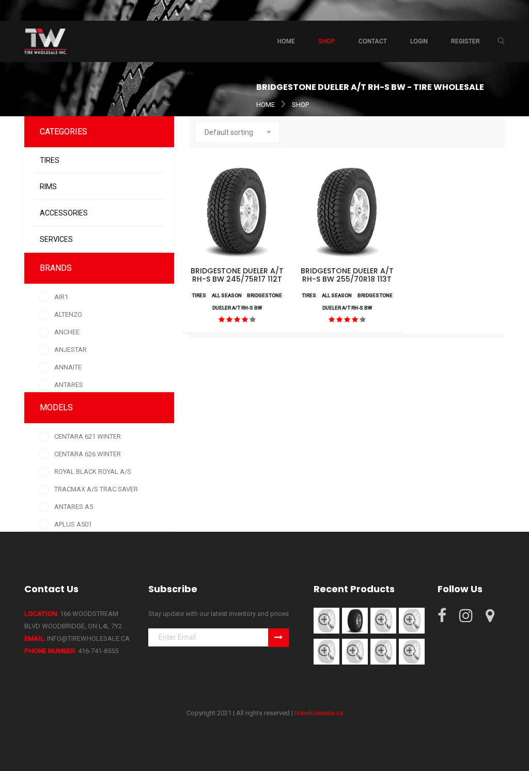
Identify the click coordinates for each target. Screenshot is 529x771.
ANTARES (68, 385)
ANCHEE (67, 332)
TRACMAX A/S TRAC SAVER (96, 489)
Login (419, 41)
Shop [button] (326, 41)
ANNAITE (68, 367)
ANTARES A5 (73, 507)
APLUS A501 (73, 524)
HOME (265, 105)
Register (465, 41)
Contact (373, 41)
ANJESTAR (70, 349)
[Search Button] (501, 41)
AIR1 (61, 297)
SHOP (300, 105)
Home (286, 41)
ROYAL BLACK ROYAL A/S (92, 471)
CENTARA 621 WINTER (87, 436)
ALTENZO (68, 314)
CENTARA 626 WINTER (87, 454)
